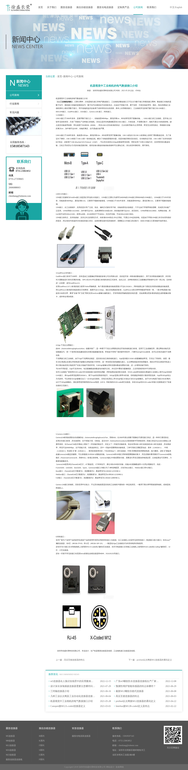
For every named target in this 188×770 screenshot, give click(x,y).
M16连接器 (11, 750)
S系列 (41, 750)
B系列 (41, 736)
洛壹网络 (120, 767)
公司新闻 (138, 7)
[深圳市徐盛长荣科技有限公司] (19, 7)
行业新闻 (14, 103)
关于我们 (51, 7)
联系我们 (151, 7)
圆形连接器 (66, 7)
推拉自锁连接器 (84, 7)
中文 (172, 7)
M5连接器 (10, 736)
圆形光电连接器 (105, 7)
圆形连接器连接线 (14, 759)
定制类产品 (123, 7)
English (178, 7)
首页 (40, 7)
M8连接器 (10, 741)
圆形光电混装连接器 (81, 736)
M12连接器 (11, 745)
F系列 (41, 745)
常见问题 (14, 112)
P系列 (41, 759)
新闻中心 (68, 76)
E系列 (41, 755)
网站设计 (110, 767)
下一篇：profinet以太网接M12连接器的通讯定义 (150, 660)
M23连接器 (11, 755)
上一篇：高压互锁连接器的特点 (70, 660)
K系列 (42, 741)
